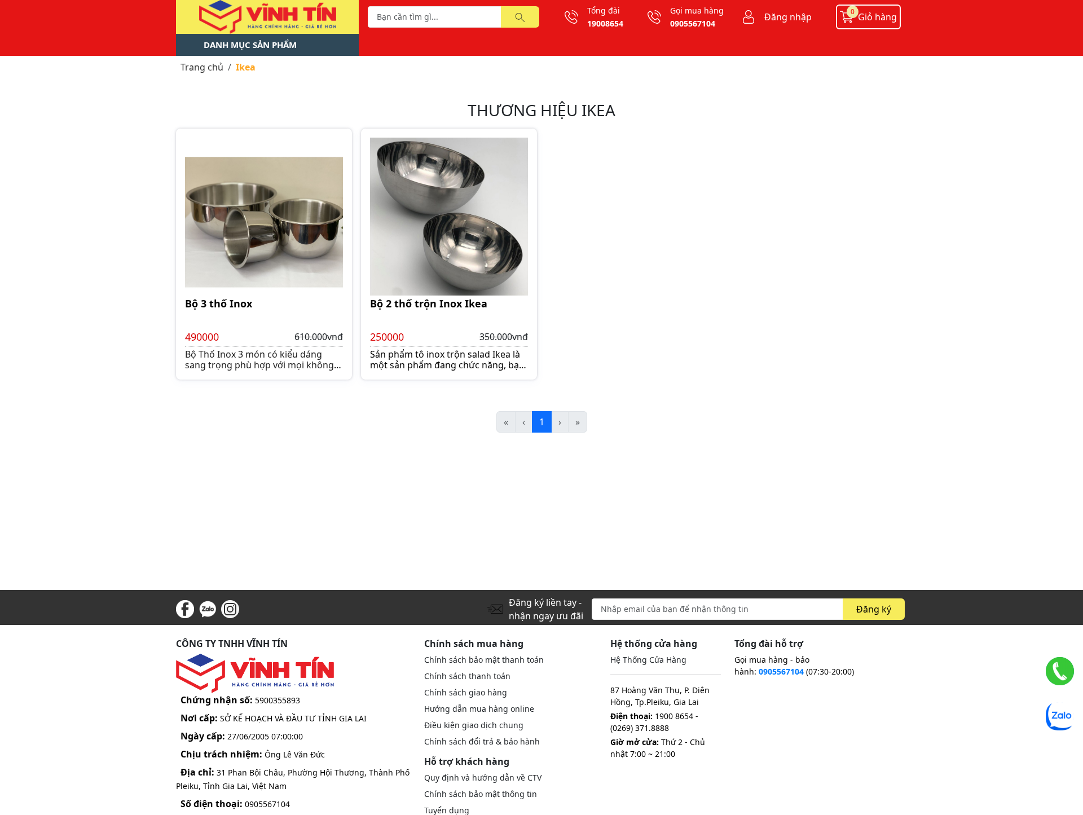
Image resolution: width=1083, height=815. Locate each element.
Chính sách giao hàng (465, 692)
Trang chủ (201, 67)
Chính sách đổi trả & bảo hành (482, 741)
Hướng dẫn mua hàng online (479, 708)
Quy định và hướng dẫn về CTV (483, 777)
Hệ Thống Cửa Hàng (648, 659)
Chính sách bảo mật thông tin (480, 793)
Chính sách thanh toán (467, 676)
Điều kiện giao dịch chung (473, 725)
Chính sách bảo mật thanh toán (484, 659)
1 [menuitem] (541, 422)
